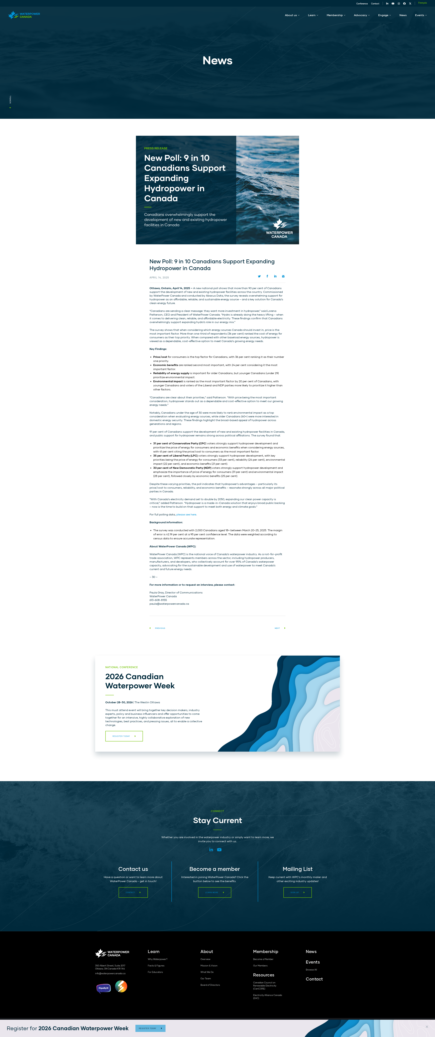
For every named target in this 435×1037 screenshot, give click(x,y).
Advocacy (360, 15)
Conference (362, 4)
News (403, 15)
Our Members (260, 965)
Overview (205, 959)
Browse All (311, 969)
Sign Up (295, 892)
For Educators (155, 972)
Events (419, 15)
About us (291, 15)
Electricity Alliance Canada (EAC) (267, 997)
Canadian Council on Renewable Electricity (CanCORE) (264, 985)
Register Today (147, 1028)
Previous (160, 628)
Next (277, 628)
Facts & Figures (156, 965)
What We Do (207, 972)
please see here (186, 514)
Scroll (10, 99)
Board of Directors (210, 985)
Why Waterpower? (157, 959)
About (207, 951)
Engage (383, 15)
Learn (312, 15)
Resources (263, 974)
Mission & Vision (209, 965)
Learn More (211, 892)
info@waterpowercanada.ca (110, 973)
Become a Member (263, 959)
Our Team (206, 978)
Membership (335, 15)
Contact (375, 4)
